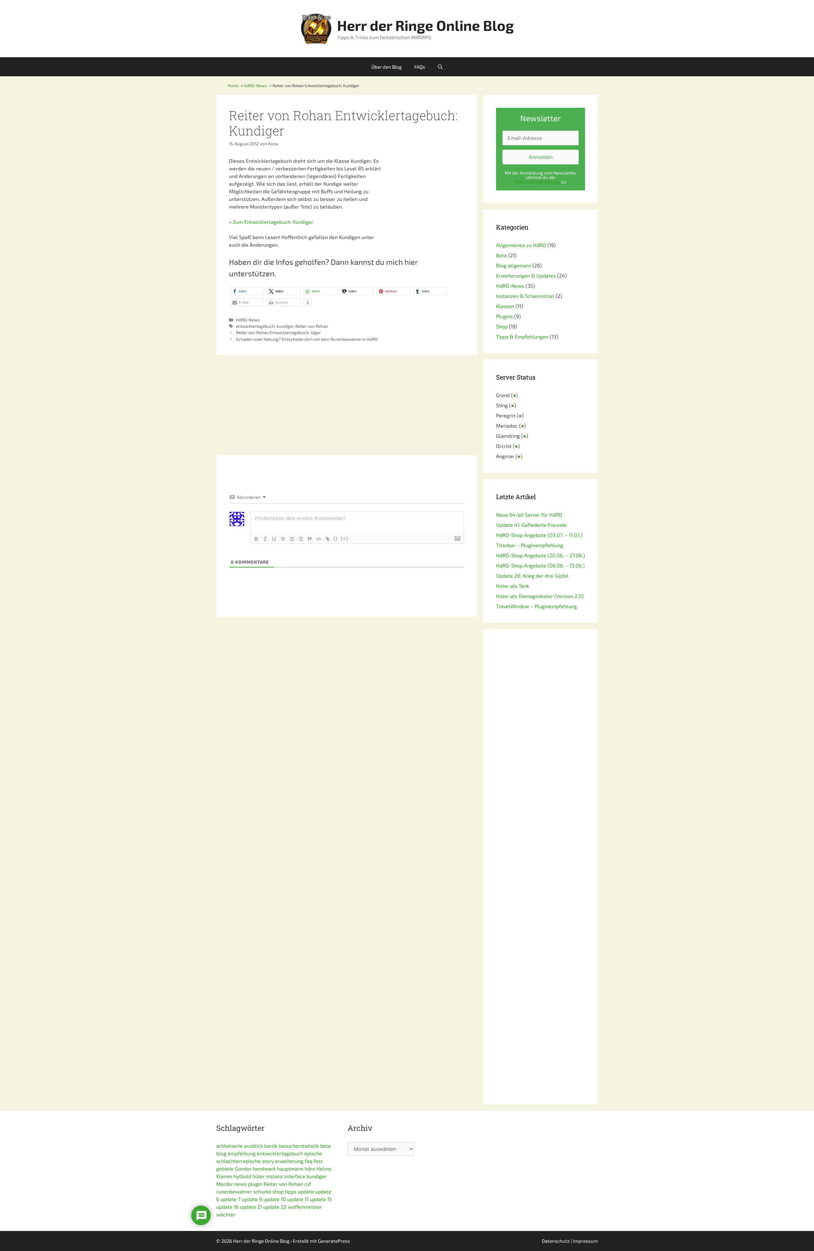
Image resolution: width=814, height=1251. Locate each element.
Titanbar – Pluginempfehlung (529, 545)
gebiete (225, 1168)
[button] (247, 291)
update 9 (252, 1199)
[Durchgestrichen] (283, 539)
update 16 (227, 1207)
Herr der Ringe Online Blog (425, 25)
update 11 (297, 1199)
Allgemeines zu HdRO (521, 245)
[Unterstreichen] (274, 539)
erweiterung (289, 1161)
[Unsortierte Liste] (300, 539)
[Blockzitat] (309, 539)
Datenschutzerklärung (537, 181)
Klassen (505, 306)
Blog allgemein (513, 265)
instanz (274, 1176)
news (240, 1184)
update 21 (251, 1207)
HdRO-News (248, 319)
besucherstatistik (299, 1146)
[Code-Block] (318, 539)
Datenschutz (556, 1241)
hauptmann (290, 1168)
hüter (258, 1176)
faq (308, 1161)
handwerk (264, 1168)
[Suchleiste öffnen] (440, 66)
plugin (255, 1184)
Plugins (504, 316)
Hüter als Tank (512, 586)
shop (278, 1191)
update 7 (230, 1199)
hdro (310, 1168)
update (306, 1191)
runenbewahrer (234, 1191)
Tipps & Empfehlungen (522, 336)
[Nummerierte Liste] (291, 539)
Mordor (224, 1184)
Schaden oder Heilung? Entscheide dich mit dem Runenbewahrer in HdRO (306, 339)
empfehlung (242, 1153)
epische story (258, 1161)
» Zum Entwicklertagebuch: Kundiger (271, 222)
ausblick (253, 1146)
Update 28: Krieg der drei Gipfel (532, 576)
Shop (501, 326)
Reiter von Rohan (311, 326)
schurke (262, 1191)
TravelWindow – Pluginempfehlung (536, 606)
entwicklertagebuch (255, 326)
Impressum (585, 1241)
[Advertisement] (424, 197)
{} (336, 538)
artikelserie (229, 1146)
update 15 (321, 1199)
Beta (501, 255)
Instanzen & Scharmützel (525, 296)
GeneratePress (334, 1241)
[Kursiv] (265, 539)
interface (294, 1176)
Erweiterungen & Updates (526, 275)
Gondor (243, 1168)
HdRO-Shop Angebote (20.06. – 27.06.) (540, 555)
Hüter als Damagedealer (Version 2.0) (540, 596)
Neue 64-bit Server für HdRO (529, 515)
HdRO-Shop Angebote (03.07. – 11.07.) (539, 535)
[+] (344, 538)
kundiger (285, 326)
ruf (307, 1184)
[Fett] (256, 539)
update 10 (274, 1199)
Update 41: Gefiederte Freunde (531, 525)
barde (271, 1146)
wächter (225, 1214)
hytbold (242, 1176)
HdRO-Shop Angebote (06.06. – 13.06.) (540, 565)
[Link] (327, 539)
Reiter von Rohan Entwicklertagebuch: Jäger (278, 332)
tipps (290, 1191)
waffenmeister (305, 1207)
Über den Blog (386, 67)
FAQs (419, 67)
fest (318, 1161)
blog (221, 1153)
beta (325, 1146)
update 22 (274, 1207)
